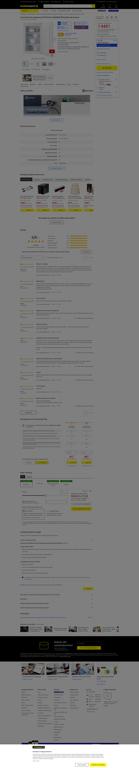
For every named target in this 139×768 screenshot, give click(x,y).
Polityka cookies (36, 761)
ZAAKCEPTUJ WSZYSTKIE (98, 765)
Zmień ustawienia (82, 765)
